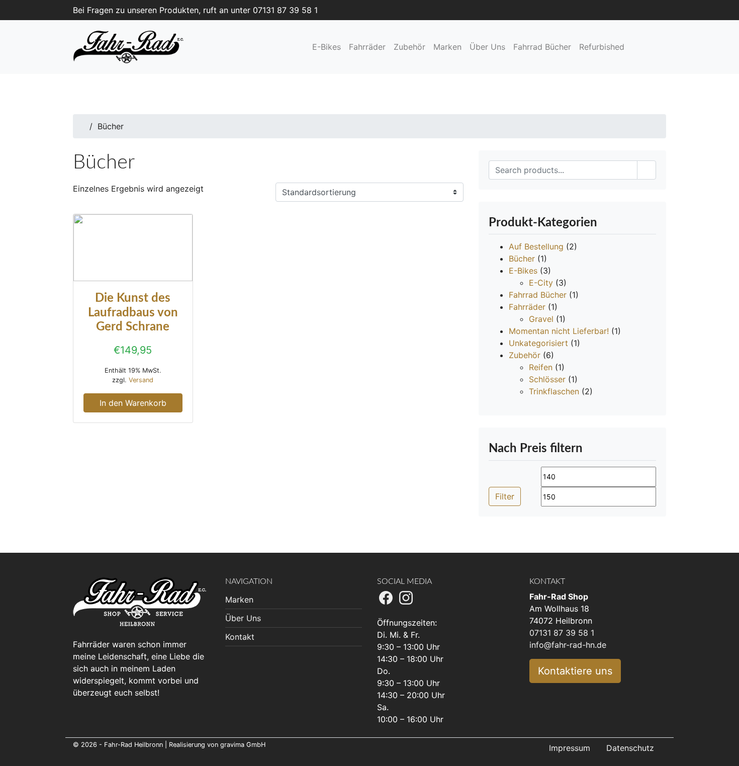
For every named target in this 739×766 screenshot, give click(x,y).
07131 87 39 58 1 (561, 633)
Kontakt (239, 637)
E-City (541, 283)
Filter (504, 496)
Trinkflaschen (554, 391)
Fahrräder (527, 307)
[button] (637, 46)
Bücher (522, 258)
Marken (239, 599)
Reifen (540, 367)
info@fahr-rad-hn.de (567, 645)
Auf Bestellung (536, 246)
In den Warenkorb (133, 403)
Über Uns (243, 618)
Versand (141, 380)
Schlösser (547, 379)
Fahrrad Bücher (538, 295)
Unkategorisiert (538, 343)
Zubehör (524, 355)
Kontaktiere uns (575, 671)
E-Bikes (523, 271)
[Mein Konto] (649, 46)
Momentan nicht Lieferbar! (559, 331)
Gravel (541, 319)
